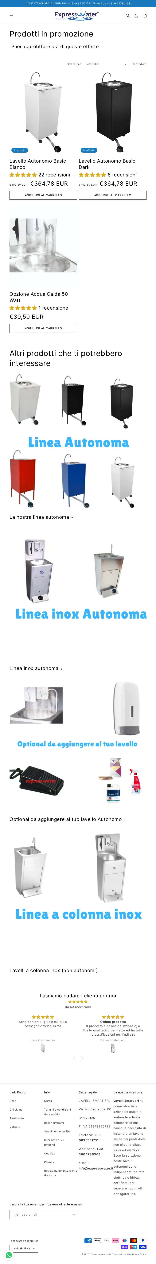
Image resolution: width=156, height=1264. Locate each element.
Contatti (15, 1126)
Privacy (49, 1162)
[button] (11, 15)
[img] (78, 1001)
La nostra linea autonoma (39, 517)
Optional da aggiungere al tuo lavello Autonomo (66, 819)
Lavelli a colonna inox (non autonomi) (54, 970)
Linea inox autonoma (34, 668)
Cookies (49, 1153)
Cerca (48, 1100)
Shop (13, 1100)
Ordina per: (74, 64)
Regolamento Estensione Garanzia (60, 1173)
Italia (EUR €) (22, 1248)
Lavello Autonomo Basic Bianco (38, 164)
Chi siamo (16, 1109)
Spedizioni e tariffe (57, 1131)
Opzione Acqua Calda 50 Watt (39, 297)
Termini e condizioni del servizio (57, 1112)
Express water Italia (101, 1254)
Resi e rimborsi (54, 1122)
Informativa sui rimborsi (54, 1142)
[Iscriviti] (73, 1214)
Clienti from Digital (136, 1254)
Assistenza (17, 1118)
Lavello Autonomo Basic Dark (107, 164)
